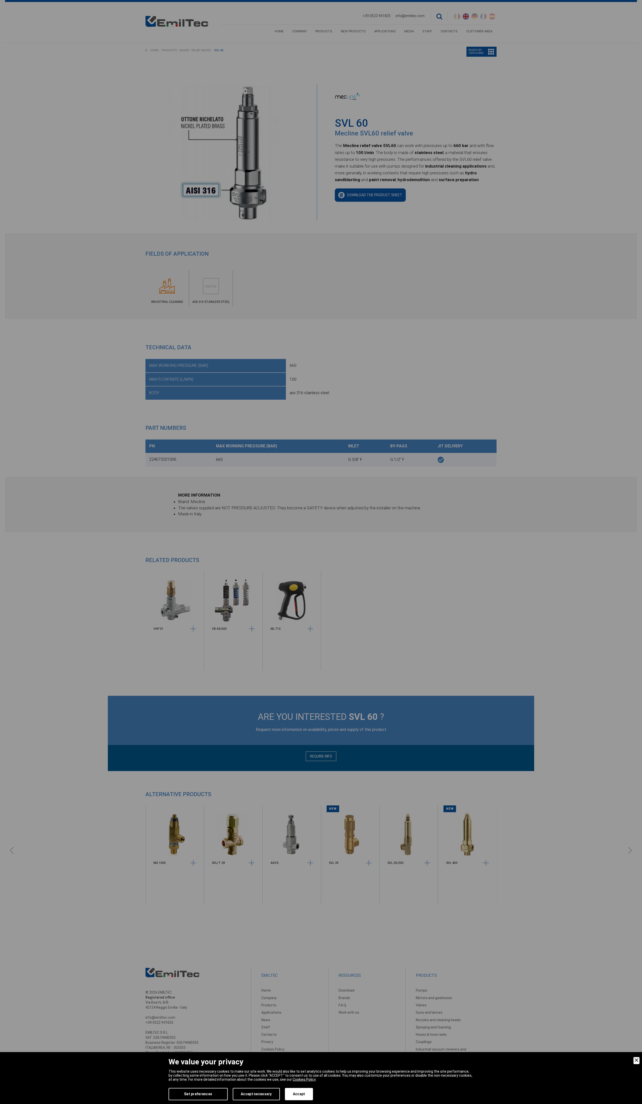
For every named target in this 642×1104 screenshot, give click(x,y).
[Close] (636, 1060)
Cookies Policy (304, 1079)
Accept (299, 1094)
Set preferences (198, 1094)
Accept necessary (256, 1094)
